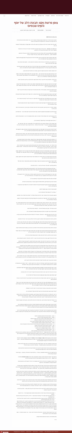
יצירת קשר (27, 15)
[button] (4, 16)
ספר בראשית (32, 30)
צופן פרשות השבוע (24, 30)
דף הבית (67, 15)
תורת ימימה (33, 15)
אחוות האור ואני (59, 15)
